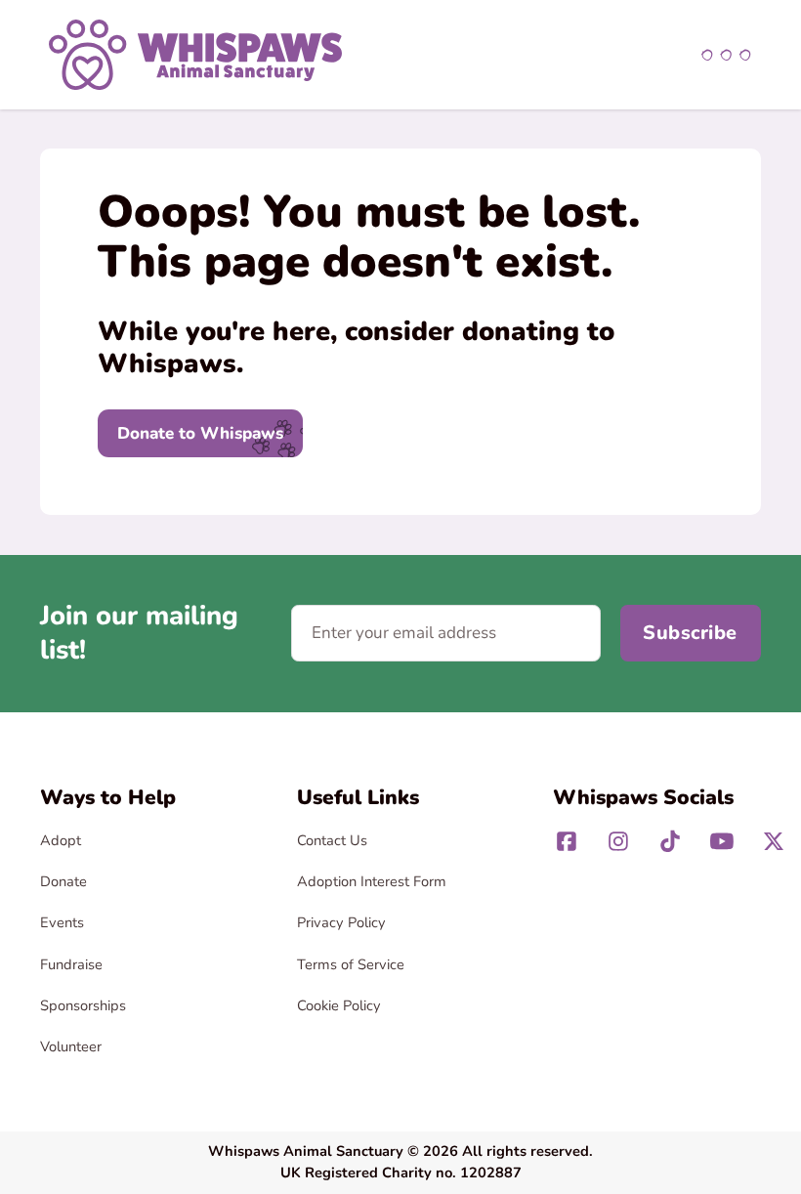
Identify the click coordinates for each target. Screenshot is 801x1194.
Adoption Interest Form (371, 881)
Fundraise (71, 964)
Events (62, 922)
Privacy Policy (341, 922)
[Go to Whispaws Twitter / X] (773, 841)
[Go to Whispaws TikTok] (670, 841)
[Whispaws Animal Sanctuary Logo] (195, 53)
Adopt (60, 840)
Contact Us (332, 840)
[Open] (726, 55)
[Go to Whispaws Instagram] (618, 841)
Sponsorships (83, 1005)
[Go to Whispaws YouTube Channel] (722, 841)
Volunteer (71, 1046)
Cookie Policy (339, 1005)
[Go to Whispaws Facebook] (566, 841)
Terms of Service (350, 964)
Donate (63, 881)
